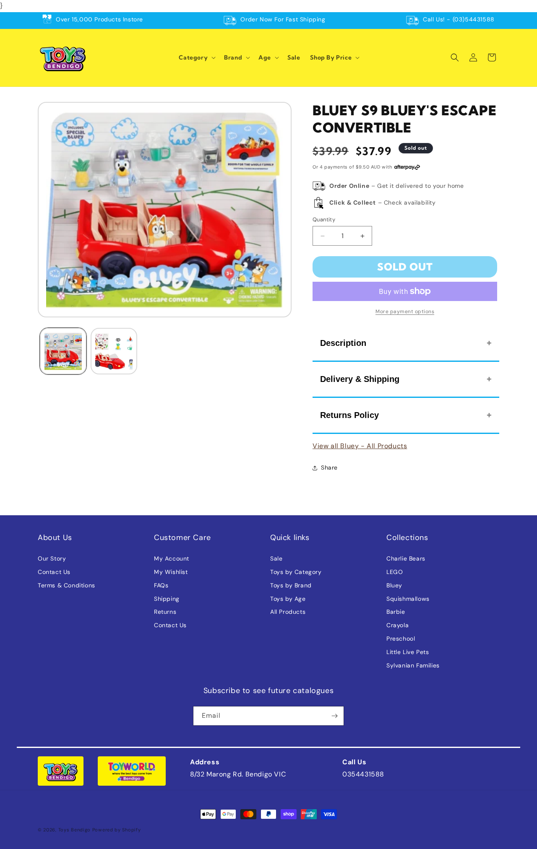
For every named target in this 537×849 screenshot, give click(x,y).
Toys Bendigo (74, 830)
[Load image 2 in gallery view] (114, 351)
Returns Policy (349, 415)
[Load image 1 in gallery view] (63, 351)
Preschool (400, 638)
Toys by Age (288, 598)
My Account (171, 558)
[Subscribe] (334, 716)
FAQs (161, 585)
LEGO (394, 572)
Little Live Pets (407, 652)
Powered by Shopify (116, 830)
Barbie (395, 611)
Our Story (52, 558)
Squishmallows (408, 598)
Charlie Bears (405, 558)
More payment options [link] (404, 311)
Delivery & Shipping (359, 379)
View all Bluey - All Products (360, 445)
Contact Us (54, 572)
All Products (287, 611)
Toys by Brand (291, 585)
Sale (276, 558)
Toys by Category (296, 572)
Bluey (394, 585)
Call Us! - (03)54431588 (459, 19)
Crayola (397, 625)
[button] (196, 57)
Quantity (324, 219)
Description (343, 343)
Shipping (167, 598)
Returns (165, 611)
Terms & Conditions (66, 585)
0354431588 (363, 774)
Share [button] (329, 467)
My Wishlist (171, 572)
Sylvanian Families (413, 665)
